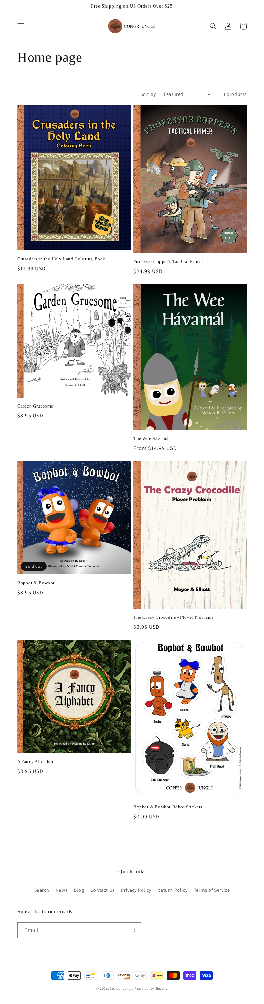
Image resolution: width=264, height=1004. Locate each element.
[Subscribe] (133, 930)
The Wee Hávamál (151, 438)
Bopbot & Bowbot (36, 582)
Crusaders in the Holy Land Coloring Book (61, 258)
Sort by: (148, 94)
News (61, 890)
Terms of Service (212, 890)
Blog (79, 890)
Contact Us (102, 890)
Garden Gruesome (35, 406)
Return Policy (172, 890)
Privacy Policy (136, 890)
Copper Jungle (122, 988)
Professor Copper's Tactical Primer (168, 261)
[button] (20, 26)
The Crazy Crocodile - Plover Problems (173, 617)
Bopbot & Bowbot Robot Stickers (167, 807)
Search (42, 890)
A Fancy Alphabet (35, 761)
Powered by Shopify (151, 988)
